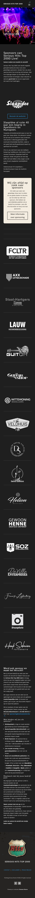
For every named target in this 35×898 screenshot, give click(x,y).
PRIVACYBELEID (26, 870)
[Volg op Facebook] (15, 883)
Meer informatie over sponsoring (18, 216)
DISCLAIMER (16, 870)
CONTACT (7, 870)
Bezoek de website (18, 116)
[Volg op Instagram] (19, 883)
